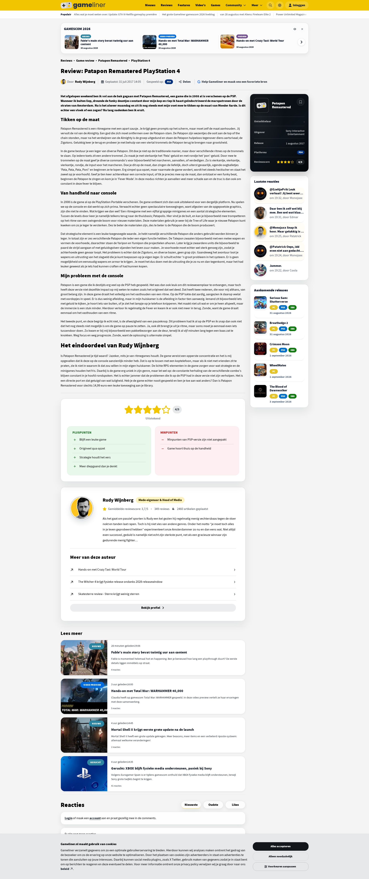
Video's (200, 5)
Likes (235, 805)
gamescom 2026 (77, 29)
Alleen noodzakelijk (280, 856)
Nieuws (150, 5)
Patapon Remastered (112, 61)
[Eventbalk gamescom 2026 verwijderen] (302, 29)
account (95, 818)
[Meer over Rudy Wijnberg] (81, 508)
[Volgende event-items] (301, 42)
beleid (65, 869)
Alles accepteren (281, 846)
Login (68, 818)
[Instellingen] (280, 5)
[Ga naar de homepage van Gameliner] (83, 5)
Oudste (213, 805)
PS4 (169, 81)
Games (215, 5)
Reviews (166, 5)
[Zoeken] (270, 5)
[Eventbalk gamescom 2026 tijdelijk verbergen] (295, 29)
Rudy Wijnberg (85, 82)
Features (184, 5)
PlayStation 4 (140, 61)
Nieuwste (191, 805)
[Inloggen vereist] (300, 102)
